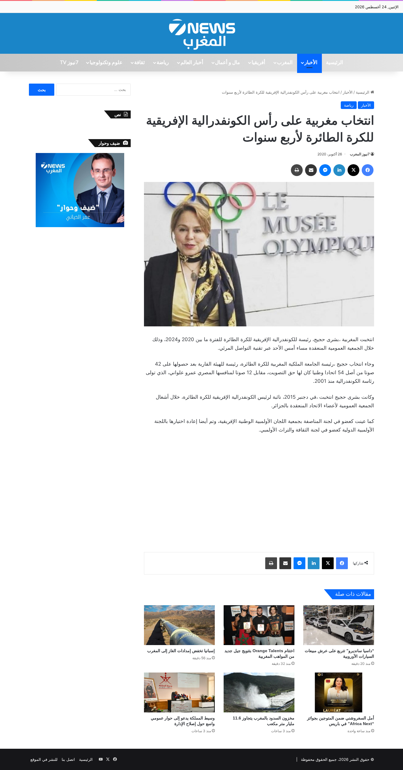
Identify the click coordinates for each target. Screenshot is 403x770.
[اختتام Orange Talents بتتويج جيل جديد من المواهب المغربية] (259, 625)
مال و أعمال (227, 62)
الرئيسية (334, 62)
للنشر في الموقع (44, 759)
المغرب (285, 62)
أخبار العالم (192, 62)
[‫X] (353, 170)
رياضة (163, 62)
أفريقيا (258, 62)
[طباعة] (297, 170)
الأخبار (310, 62)
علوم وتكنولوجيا (106, 62)
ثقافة (139, 62)
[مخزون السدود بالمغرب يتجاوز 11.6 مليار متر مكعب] (259, 692)
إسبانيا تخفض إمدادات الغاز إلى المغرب (181, 650)
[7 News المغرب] (201, 33)
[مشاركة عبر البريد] (311, 170)
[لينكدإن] (339, 170)
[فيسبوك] (367, 170)
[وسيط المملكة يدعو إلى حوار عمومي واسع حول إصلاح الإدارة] (179, 692)
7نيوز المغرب (360, 154)
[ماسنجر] (325, 170)
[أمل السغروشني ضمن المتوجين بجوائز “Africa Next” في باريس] (338, 692)
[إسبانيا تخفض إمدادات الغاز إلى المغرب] (179, 625)
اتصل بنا (68, 759)
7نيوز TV (69, 62)
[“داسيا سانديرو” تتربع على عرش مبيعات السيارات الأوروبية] (338, 625)
